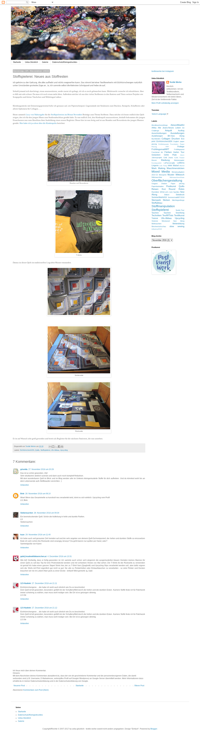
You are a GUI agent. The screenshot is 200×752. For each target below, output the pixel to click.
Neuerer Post (19, 686)
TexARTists (167, 215)
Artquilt (168, 130)
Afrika (154, 128)
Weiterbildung (178, 224)
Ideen (182, 155)
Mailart (176, 165)
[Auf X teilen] (56, 446)
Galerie (45, 62)
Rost (164, 189)
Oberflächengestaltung (167, 180)
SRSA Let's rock (166, 192)
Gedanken (156, 155)
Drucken (176, 138)
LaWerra (180, 163)
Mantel (182, 165)
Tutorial (155, 218)
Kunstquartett (156, 163)
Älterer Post (139, 686)
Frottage (180, 146)
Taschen (155, 213)
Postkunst (171, 186)
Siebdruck (180, 195)
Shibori (166, 195)
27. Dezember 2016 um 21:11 (44, 583)
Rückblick (155, 192)
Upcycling (64, 450)
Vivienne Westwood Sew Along (168, 221)
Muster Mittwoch (176, 174)
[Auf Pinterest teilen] (62, 446)
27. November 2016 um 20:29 (41, 469)
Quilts (37, 450)
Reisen (155, 189)
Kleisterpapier (179, 160)
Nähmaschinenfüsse (177, 177)
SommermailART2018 (176, 197)
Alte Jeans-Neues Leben (169, 128)
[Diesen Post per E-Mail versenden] (50, 446)
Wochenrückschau (159, 226)
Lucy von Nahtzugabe (35, 114)
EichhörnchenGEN (27, 450)
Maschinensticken (175, 168)
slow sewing (177, 226)
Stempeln (156, 200)
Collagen (166, 138)
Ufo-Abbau (55, 450)
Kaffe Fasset (179, 157)
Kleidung (165, 160)
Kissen (154, 160)
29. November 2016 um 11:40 (38, 535)
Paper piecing (177, 183)
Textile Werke (29, 13)
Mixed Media (161, 171)
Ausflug (181, 131)
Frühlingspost (179, 149)
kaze (22, 535)
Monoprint (162, 175)
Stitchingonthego (178, 200)
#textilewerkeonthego (160, 125)
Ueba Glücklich (31, 62)
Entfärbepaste (163, 144)
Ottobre (164, 183)
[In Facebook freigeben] (59, 446)
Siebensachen (26, 513)
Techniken (157, 215)
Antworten (24, 485)
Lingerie (155, 165)
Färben (168, 152)
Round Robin (176, 189)
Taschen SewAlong (174, 213)
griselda (24, 469)
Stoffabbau (157, 203)
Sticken (166, 200)
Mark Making (158, 168)
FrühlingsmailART (160, 149)
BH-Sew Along (176, 136)
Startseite (17, 62)
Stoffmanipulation (163, 206)
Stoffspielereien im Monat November (66, 114)
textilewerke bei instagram (163, 71)
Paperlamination (158, 186)
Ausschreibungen (159, 133)
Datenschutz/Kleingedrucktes (64, 62)
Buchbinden (156, 139)
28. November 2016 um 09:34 (46, 513)
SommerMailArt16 (159, 197)
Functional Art (157, 152)
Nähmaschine (157, 177)
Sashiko (176, 192)
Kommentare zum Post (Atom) (36, 690)
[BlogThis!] (53, 446)
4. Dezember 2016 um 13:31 (60, 556)
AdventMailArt (177, 125)
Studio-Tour (180, 210)
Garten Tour (178, 152)
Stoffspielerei (45, 450)
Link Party (163, 165)
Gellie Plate (170, 155)
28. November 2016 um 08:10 (38, 494)
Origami (155, 183)
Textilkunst (179, 215)
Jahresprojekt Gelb (159, 157)
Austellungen (157, 136)
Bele (22, 494)
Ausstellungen (177, 133)
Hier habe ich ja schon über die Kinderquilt (38, 123)
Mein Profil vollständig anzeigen (165, 103)
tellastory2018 (157, 229)
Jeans (170, 157)
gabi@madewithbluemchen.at (33, 556)
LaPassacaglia (169, 163)
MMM (170, 165)
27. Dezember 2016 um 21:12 (44, 608)
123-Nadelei (25, 583)
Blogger (153, 729)
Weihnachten (156, 224)
